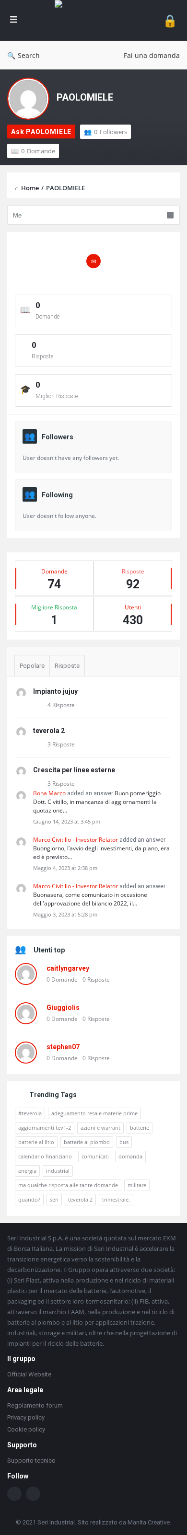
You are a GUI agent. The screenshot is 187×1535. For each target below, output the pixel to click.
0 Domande (62, 979)
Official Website (29, 1374)
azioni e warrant (100, 1127)
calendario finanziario (45, 1156)
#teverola (30, 1113)
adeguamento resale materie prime (94, 1113)
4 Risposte (61, 705)
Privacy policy (26, 1417)
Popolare (32, 665)
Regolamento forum (35, 1405)
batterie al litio (36, 1142)
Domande (38, 151)
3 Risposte (61, 744)
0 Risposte (96, 979)
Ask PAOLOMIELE (41, 132)
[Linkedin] (14, 1494)
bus (124, 1142)
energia (27, 1170)
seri (54, 1199)
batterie (139, 1127)
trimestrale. (116, 1199)
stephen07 (63, 1047)
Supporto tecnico (31, 1460)
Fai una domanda (152, 55)
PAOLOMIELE (85, 97)
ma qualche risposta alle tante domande (68, 1185)
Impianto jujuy (55, 691)
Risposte (67, 665)
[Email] (93, 261)
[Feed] (33, 1494)
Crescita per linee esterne (74, 770)
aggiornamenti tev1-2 (44, 1127)
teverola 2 (49, 730)
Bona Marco (49, 793)
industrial (58, 1170)
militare (137, 1185)
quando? (29, 1199)
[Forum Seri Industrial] (90, 20)
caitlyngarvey (68, 968)
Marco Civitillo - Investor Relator (75, 840)
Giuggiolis (63, 1007)
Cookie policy (26, 1429)
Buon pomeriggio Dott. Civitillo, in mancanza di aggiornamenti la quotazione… (97, 801)
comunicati (95, 1156)
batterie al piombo (87, 1142)
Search (29, 55)
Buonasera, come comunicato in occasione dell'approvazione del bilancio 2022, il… (90, 899)
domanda (130, 1156)
